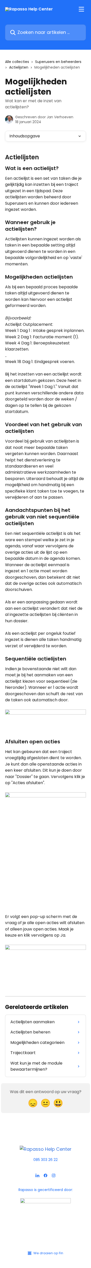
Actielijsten (18, 67)
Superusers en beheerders (58, 61)
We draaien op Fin (48, 1253)
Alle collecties (17, 61)
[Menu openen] (81, 9)
